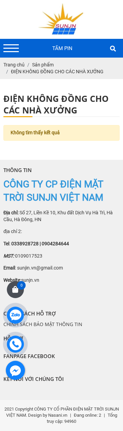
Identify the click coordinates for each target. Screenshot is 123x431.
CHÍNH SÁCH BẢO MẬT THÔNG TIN (42, 324)
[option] (62, 48)
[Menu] (11, 48)
